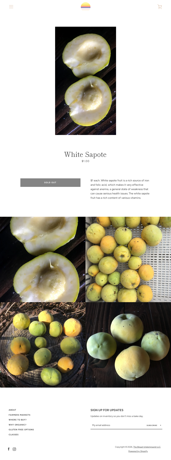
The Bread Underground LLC (146, 447)
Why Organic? (17, 425)
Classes (14, 434)
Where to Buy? (18, 420)
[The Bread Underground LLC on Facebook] (8, 448)
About (12, 410)
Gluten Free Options (21, 429)
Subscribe (152, 425)
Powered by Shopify (138, 451)
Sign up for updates (107, 410)
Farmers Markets (19, 415)
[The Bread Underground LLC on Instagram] (14, 448)
